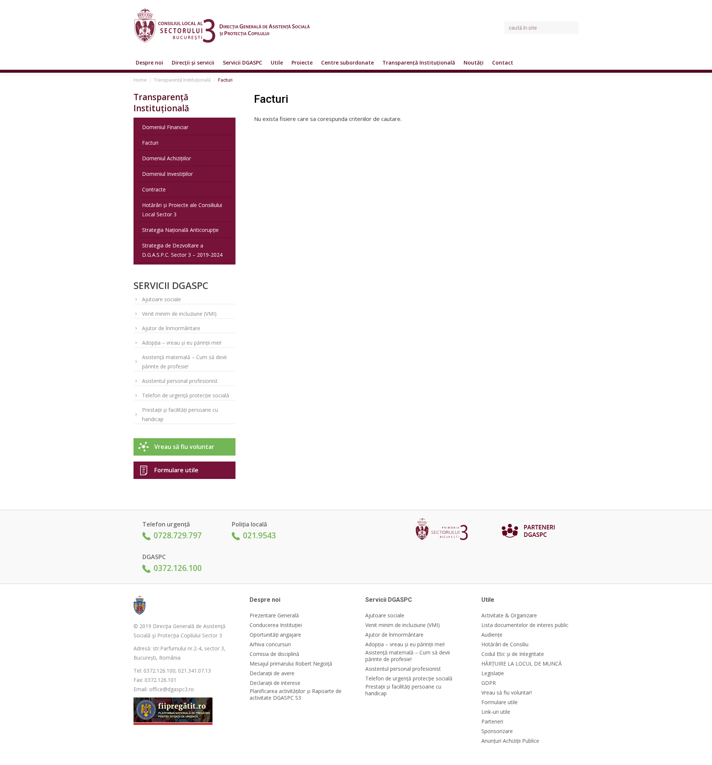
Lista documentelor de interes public (524, 625)
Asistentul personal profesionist (180, 380)
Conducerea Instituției (276, 625)
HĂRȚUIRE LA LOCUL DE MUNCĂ (521, 663)
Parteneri (492, 721)
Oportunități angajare (275, 634)
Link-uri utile (495, 712)
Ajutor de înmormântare (171, 328)
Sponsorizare (497, 731)
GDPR (488, 683)
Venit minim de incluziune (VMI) (179, 313)
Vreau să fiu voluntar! (506, 692)
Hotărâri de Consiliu (504, 644)
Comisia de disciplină (274, 654)
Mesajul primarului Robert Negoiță (291, 663)
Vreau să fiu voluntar (184, 447)
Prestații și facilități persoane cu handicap (180, 414)
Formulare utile (176, 470)
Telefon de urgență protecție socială (185, 395)
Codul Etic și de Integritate (512, 654)
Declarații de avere (272, 673)
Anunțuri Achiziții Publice (510, 741)
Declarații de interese (275, 683)
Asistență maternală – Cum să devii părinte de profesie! (184, 362)
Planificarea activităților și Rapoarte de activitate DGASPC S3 (296, 694)
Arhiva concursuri (270, 644)
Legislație (492, 673)
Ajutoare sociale (161, 299)
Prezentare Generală (274, 615)
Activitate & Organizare (509, 615)
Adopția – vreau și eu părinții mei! (181, 342)
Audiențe (491, 634)
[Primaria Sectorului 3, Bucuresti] (444, 531)
